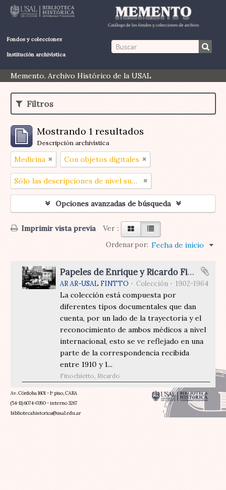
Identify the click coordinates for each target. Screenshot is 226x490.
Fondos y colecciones (34, 39)
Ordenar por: (127, 244)
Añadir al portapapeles (205, 271)
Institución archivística (36, 54)
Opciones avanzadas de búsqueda (113, 203)
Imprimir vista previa (57, 228)
